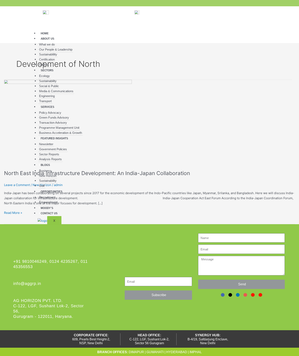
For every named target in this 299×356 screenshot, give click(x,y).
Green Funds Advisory (54, 117)
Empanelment (48, 202)
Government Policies (53, 149)
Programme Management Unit (59, 127)
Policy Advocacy (50, 112)
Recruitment (47, 197)
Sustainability (48, 81)
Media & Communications (56, 91)
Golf (42, 185)
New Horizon (47, 175)
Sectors (47, 70)
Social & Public (49, 86)
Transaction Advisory (53, 122)
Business (45, 170)
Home (45, 33)
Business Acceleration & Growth (60, 132)
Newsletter (46, 144)
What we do (47, 44)
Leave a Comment (17, 185)
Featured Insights (54, 138)
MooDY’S (47, 208)
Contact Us (49, 213)
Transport (45, 101)
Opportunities (51, 191)
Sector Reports (49, 154)
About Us (47, 38)
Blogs (45, 165)
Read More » (13, 212)
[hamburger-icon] (255, 34)
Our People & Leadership (55, 49)
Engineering (47, 96)
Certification (47, 59)
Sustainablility (48, 54)
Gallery (44, 64)
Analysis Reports (50, 159)
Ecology (44, 76)
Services (47, 106)
